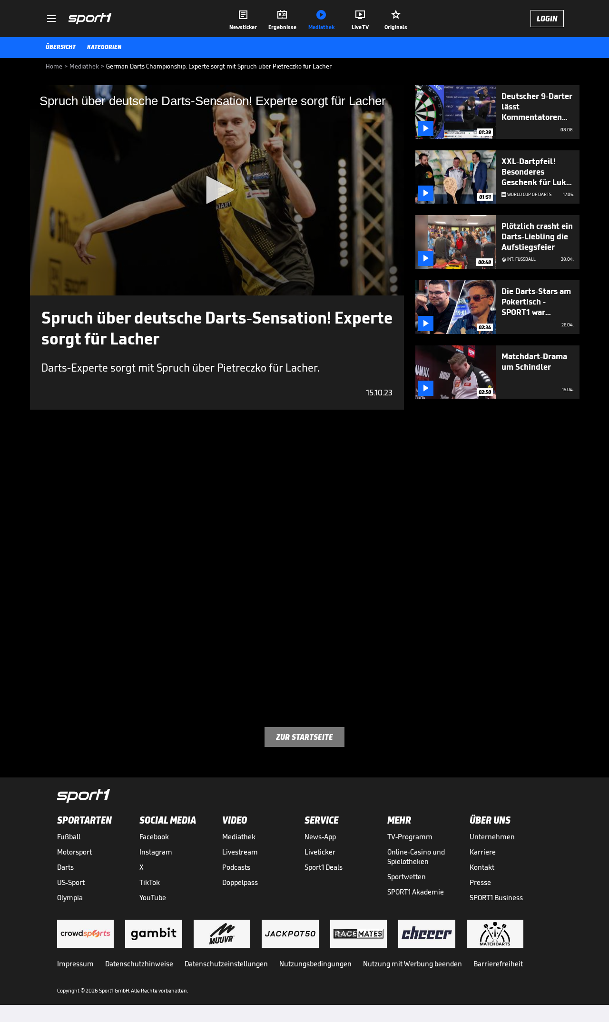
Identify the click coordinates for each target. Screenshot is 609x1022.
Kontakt (482, 867)
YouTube (152, 897)
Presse (480, 882)
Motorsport (74, 851)
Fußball (68, 836)
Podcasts (236, 867)
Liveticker (319, 851)
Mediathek (238, 836)
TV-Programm (409, 836)
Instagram (155, 851)
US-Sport (71, 882)
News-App (320, 836)
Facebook (154, 836)
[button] (217, 190)
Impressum (75, 963)
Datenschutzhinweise (139, 963)
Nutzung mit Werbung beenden (412, 963)
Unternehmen (492, 836)
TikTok (149, 882)
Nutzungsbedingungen (315, 963)
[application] (217, 190)
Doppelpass (240, 882)
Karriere (483, 851)
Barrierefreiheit (498, 963)
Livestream (240, 851)
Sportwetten (406, 876)
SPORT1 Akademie (415, 891)
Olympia (70, 897)
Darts (65, 867)
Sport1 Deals (323, 867)
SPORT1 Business (496, 897)
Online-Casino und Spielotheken (416, 856)
